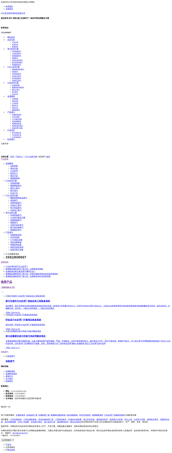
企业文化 (15, 44)
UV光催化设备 (17, 119)
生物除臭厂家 (44, 415)
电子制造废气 (16, 78)
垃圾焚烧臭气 (16, 51)
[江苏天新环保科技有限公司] (13, 13)
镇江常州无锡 (89, 419)
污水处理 (15, 103)
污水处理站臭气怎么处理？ (17, 266)
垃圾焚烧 (15, 99)
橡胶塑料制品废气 (18, 69)
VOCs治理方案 (13, 67)
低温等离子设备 (17, 128)
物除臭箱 (58, 415)
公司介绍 (15, 42)
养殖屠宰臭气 (16, 65)
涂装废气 (15, 71)
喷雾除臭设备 (16, 123)
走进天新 (11, 40)
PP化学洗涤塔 (85, 415)
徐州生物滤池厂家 (45, 419)
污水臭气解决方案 (17, 218)
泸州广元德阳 (23, 422)
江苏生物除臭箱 (30, 419)
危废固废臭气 (16, 56)
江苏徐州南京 (60, 419)
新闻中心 (9, 376)
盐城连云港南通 (74, 419)
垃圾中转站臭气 (17, 60)
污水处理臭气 (16, 53)
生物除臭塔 (20, 415)
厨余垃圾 (15, 101)
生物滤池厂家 (31, 415)
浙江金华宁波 (49, 422)
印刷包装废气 (16, 74)
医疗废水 (15, 92)
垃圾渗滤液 (16, 85)
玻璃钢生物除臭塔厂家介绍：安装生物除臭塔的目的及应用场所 (32, 274)
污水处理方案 (13, 83)
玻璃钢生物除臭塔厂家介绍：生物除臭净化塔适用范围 (28, 276)
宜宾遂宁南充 (36, 422)
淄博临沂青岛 (152, 419)
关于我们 (9, 379)
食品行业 (15, 108)
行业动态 (11, 130)
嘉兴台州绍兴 (75, 422)
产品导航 (4, 159)
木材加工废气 (16, 80)
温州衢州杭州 (62, 422)
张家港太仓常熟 (116, 419)
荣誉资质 (15, 46)
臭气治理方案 (11, 213)
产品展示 (11, 112)
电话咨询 (11, 450)
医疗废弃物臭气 (17, 62)
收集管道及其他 (17, 126)
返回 (48, 157)
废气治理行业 (16, 132)
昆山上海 (128, 419)
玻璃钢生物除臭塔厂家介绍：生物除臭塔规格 (24, 269)
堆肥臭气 (15, 58)
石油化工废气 (16, 76)
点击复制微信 (6, 440)
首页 (12, 157)
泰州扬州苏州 (102, 419)
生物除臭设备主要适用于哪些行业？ (21, 271)
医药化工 (15, 105)
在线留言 (9, 9)
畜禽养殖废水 (16, 186)
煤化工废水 (16, 89)
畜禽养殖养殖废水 (18, 87)
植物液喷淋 (16, 110)
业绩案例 (11, 96)
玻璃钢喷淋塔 (97, 415)
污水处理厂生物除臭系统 (114, 415)
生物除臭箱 (10, 371)
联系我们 (9, 6)
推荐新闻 (4, 262)
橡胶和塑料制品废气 (18, 198)
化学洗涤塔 (16, 117)
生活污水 (15, 94)
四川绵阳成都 (10, 422)
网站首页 (11, 37)
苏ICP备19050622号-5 (20, 433)
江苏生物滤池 (16, 419)
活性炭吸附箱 (16, 121)
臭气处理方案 (13, 49)
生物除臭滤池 (16, 114)
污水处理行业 (16, 135)
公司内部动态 (16, 137)
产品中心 (19, 157)
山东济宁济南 (139, 419)
